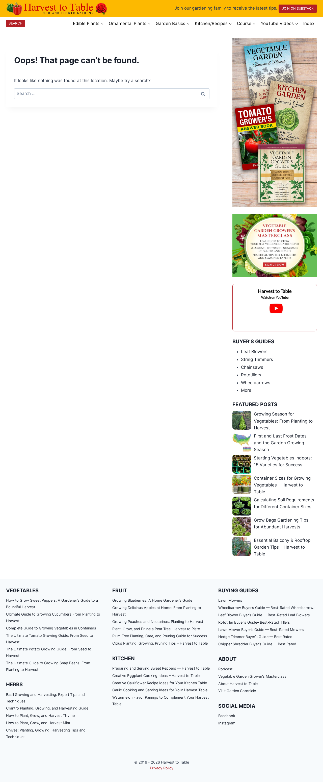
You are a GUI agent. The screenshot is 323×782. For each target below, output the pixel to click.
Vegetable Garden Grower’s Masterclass (252, 676)
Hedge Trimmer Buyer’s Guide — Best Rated (255, 636)
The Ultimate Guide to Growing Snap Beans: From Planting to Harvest (48, 666)
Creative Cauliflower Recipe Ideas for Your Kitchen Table (159, 683)
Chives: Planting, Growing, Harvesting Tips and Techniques (46, 733)
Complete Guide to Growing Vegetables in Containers (51, 628)
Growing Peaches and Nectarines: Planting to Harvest (157, 621)
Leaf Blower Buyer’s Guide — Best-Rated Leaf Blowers (264, 615)
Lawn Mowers (230, 600)
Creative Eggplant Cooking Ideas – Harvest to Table (156, 675)
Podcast (225, 669)
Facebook (226, 716)
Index (308, 23)
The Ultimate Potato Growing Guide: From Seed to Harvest (48, 652)
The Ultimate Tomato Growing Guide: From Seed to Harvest (49, 638)
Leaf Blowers (254, 351)
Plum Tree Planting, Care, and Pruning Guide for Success (159, 636)
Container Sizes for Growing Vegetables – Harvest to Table (282, 485)
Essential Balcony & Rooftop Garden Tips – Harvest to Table (282, 547)
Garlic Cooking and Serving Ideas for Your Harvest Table (159, 690)
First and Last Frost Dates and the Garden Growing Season (280, 442)
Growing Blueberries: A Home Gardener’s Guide (152, 600)
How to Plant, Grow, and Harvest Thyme (40, 715)
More (246, 390)
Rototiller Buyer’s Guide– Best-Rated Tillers (254, 622)
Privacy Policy (161, 768)
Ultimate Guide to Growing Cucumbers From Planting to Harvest (53, 617)
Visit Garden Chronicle (237, 691)
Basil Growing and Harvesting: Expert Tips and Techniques (45, 697)
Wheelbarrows (255, 382)
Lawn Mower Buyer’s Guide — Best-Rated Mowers (261, 629)
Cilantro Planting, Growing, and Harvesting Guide (47, 708)
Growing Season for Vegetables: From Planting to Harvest (283, 420)
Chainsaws (252, 367)
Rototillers (251, 374)
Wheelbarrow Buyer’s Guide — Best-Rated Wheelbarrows (266, 607)
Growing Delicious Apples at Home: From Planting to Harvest (156, 610)
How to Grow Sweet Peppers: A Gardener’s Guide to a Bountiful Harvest (52, 603)
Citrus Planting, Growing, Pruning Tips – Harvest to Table (160, 643)
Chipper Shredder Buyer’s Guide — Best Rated (257, 644)
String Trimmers (257, 359)
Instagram (226, 723)
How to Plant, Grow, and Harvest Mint (38, 723)
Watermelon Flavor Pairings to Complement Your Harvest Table (160, 700)
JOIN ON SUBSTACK (297, 8)
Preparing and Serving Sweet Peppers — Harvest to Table (161, 668)
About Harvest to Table (238, 683)
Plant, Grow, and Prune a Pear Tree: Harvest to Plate (156, 629)
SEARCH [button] (15, 23)
